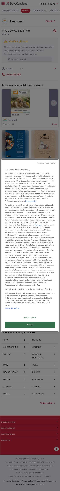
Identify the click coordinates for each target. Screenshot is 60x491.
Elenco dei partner (12, 308)
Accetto (30, 325)
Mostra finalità (30, 317)
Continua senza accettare (46, 163)
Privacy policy (30, 201)
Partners (38, 225)
